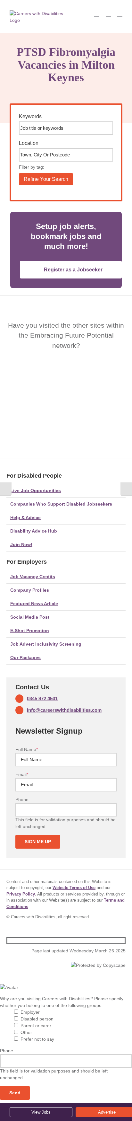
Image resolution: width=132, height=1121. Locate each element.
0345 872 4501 (42, 698)
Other (26, 1032)
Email (21, 774)
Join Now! (21, 544)
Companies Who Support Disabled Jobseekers (61, 504)
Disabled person (37, 1018)
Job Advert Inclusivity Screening (45, 644)
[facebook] (102, 940)
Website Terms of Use (74, 887)
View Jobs (41, 1112)
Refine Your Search (46, 179)
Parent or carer (36, 1025)
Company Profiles (29, 590)
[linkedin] (123, 940)
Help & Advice (25, 517)
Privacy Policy (20, 894)
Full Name (26, 749)
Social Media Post (29, 617)
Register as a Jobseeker (73, 269)
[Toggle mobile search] (108, 13)
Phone (22, 799)
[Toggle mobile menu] (119, 13)
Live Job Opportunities (35, 490)
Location (28, 143)
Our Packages (25, 657)
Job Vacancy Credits (32, 576)
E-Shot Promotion (29, 630)
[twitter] (112, 940)
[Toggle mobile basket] (96, 13)
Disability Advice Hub (33, 531)
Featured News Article (34, 603)
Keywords (30, 116)
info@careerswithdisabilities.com (64, 710)
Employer (30, 1012)
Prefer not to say (37, 1039)
